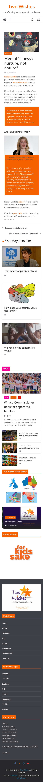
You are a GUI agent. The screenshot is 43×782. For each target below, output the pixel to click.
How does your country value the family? (20, 309)
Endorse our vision (12, 521)
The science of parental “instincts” (23, 233)
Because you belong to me (16, 228)
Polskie (5, 704)
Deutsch (5, 684)
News (6, 397)
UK (19, 397)
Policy (13, 397)
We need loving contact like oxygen (19, 349)
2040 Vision (6, 648)
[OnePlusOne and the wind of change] (9, 460)
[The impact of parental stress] (21, 248)
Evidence (8, 53)
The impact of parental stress (20, 271)
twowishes (12, 73)
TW (10, 416)
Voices (4, 643)
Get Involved (9, 517)
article (20, 202)
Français (5, 679)
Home (4, 623)
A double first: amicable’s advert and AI (29, 446)
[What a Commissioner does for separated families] (21, 383)
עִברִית (4, 694)
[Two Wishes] (5, 20)
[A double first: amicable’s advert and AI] (9, 448)
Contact (5, 752)
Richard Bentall (10, 77)
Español (5, 674)
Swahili (5, 709)
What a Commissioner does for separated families (19, 406)
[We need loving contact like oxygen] (21, 324)
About (4, 628)
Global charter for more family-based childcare (28, 434)
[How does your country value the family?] (21, 285)
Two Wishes (21, 6)
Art (3, 638)
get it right (17, 213)
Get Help (5, 659)
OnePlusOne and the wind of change (27, 459)
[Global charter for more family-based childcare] (9, 435)
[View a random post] (38, 20)
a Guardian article (20, 82)
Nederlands (6, 699)
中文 (3, 689)
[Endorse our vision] (21, 508)
